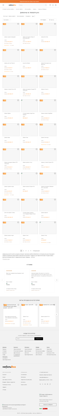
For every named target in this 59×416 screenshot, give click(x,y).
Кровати (16, 347)
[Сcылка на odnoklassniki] (42, 384)
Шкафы (37, 347)
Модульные (49, 351)
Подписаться (39, 338)
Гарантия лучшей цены (26, 379)
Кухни (48, 347)
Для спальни (39, 354)
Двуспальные (17, 352)
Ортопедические (7, 359)
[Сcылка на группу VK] (40, 384)
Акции (4, 377)
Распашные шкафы (40, 351)
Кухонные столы (50, 352)
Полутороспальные (18, 351)
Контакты (23, 382)
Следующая (36, 251)
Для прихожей (39, 352)
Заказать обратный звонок (45, 374)
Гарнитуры (49, 349)
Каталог (4, 374)
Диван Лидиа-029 (10, 290)
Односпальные (17, 349)
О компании (24, 374)
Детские (27, 352)
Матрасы (27, 347)
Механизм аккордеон (5, 357)
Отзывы (4, 389)
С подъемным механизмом (17, 355)
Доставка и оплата (7, 379)
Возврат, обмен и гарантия (9, 382)
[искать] (46, 5)
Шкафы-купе (39, 349)
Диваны (4, 347)
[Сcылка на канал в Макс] (45, 384)
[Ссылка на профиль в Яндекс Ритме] (50, 384)
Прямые (4, 349)
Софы (4, 354)
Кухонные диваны (20, 16)
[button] (9, 87)
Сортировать (6, 19)
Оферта (4, 387)
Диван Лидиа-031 (35, 290)
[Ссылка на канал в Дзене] (47, 384)
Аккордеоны (28, 16)
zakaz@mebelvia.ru (43, 377)
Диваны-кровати (12, 16)
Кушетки (5, 352)
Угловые (4, 351)
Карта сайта (24, 384)
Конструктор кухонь (51, 354)
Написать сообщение (48, 404)
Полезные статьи (7, 384)
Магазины (23, 377)
